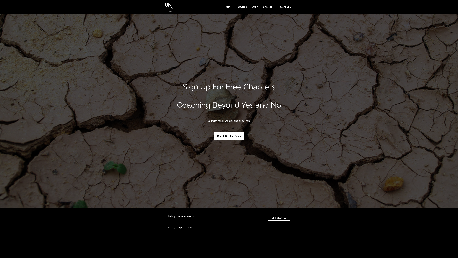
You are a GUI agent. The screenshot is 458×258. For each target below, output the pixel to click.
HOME (227, 7)
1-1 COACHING (240, 7)
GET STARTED (279, 218)
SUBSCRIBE (267, 7)
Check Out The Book (229, 136)
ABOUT (255, 7)
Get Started (285, 7)
